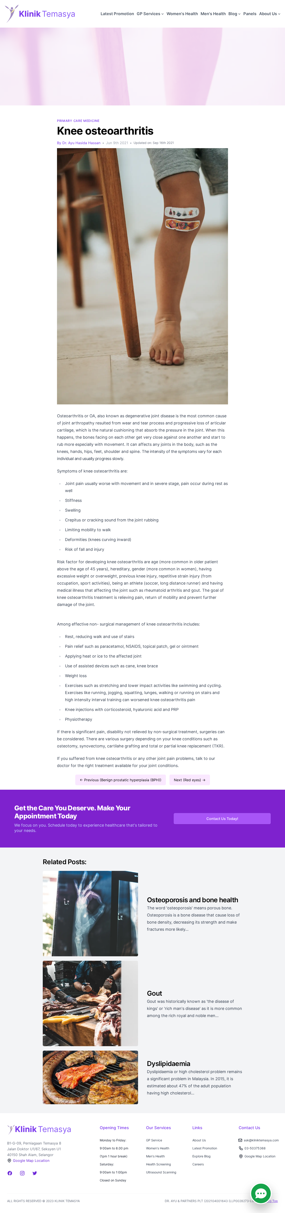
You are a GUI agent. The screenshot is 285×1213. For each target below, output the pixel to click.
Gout (154, 993)
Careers (198, 1164)
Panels (249, 13)
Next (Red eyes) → (190, 780)
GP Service (154, 1140)
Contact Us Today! (222, 818)
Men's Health (213, 13)
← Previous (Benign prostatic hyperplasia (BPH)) (120, 780)
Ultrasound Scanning (161, 1172)
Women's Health (182, 13)
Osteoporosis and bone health (192, 900)
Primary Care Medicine (78, 121)
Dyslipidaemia (169, 1064)
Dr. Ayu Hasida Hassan (81, 143)
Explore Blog (201, 1156)
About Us (199, 1140)
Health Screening (158, 1164)
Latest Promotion (117, 13)
